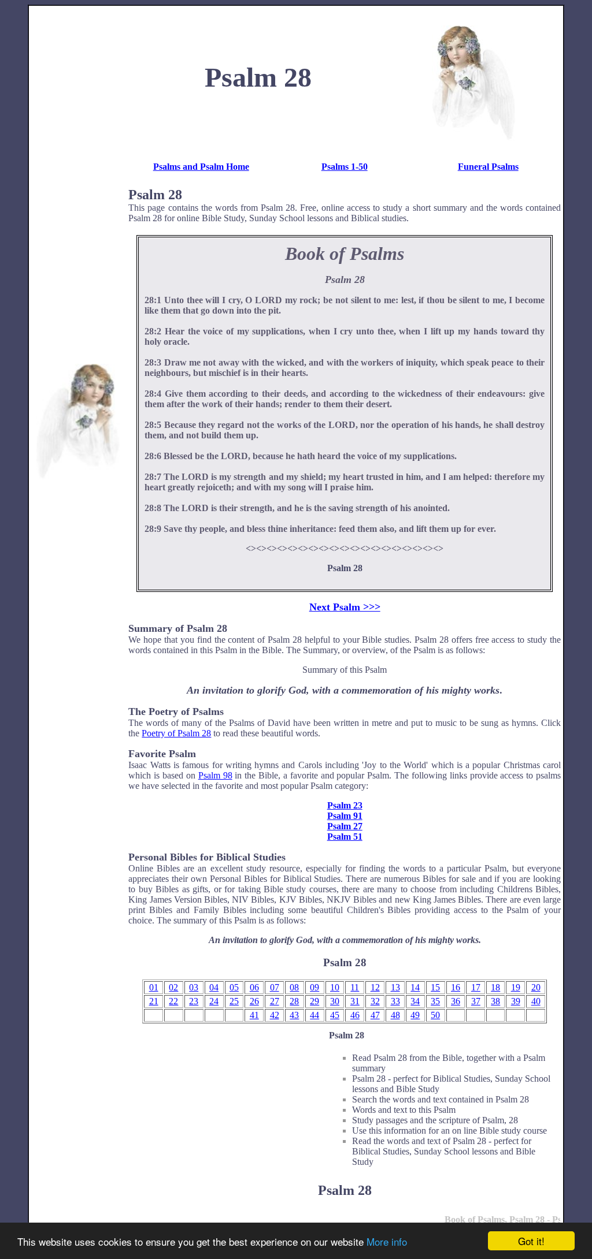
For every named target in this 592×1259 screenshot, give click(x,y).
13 (395, 987)
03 (193, 987)
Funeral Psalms (488, 167)
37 (475, 1001)
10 (334, 987)
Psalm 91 (344, 816)
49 (415, 1015)
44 (314, 1015)
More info (387, 1241)
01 (153, 987)
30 (334, 1001)
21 (153, 1001)
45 (334, 1015)
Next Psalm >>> (344, 607)
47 (375, 1015)
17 (475, 987)
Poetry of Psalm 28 (176, 733)
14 (415, 987)
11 (354, 987)
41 (254, 1015)
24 (214, 1001)
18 (495, 987)
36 (455, 1001)
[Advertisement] (77, 181)
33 (395, 1001)
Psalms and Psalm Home (201, 167)
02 (173, 987)
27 (274, 1001)
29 (314, 1001)
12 (375, 987)
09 (314, 987)
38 (495, 1001)
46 (355, 1015)
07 (274, 987)
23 (193, 1001)
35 (435, 1001)
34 (415, 1001)
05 (234, 987)
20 (536, 987)
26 (254, 1001)
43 (294, 1015)
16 (455, 987)
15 (435, 987)
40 (536, 1001)
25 (234, 1001)
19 (515, 987)
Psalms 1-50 (344, 167)
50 (435, 1015)
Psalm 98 (215, 775)
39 (515, 1001)
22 (173, 1001)
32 (375, 1001)
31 (355, 1001)
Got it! (531, 1241)
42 (274, 1015)
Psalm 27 (344, 826)
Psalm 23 (344, 805)
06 (254, 987)
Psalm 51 (344, 836)
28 (294, 1001)
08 (294, 987)
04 (214, 987)
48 (395, 1015)
